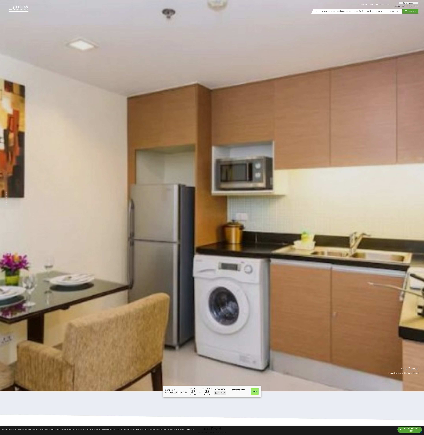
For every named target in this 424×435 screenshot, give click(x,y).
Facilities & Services (344, 11)
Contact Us (389, 11)
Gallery (370, 11)
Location (378, 11)
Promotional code (238, 390)
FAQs (398, 11)
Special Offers (359, 11)
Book (254, 391)
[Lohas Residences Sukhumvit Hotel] (19, 12)
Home (317, 11)
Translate (413, 7)
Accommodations (328, 11)
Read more (190, 429)
